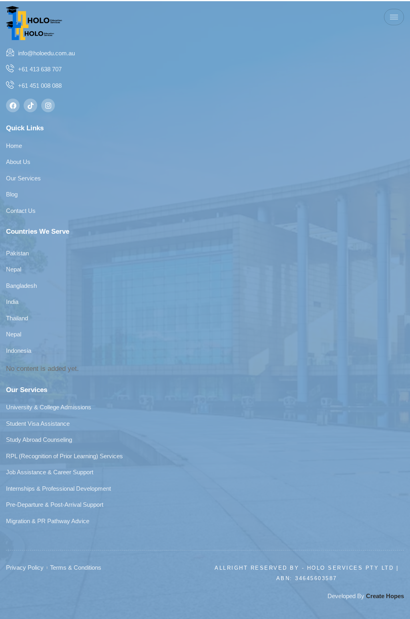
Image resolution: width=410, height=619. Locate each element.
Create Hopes (385, 596)
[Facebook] (13, 105)
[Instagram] (48, 105)
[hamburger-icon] (394, 17)
